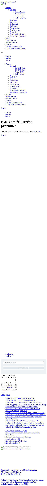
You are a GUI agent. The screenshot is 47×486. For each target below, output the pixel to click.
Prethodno (9, 354)
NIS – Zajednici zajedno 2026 (16, 411)
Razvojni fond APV (12, 443)
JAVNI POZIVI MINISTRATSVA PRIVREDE (22, 409)
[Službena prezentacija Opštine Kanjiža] (15, 449)
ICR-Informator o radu (13, 46)
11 (7, 385)
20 (11, 387)
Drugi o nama (15, 28)
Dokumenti (14, 24)
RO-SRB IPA (20, 14)
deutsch (8, 60)
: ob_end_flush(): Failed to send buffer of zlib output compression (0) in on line (22, 482)
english (8, 58)
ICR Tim (13, 22)
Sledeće (8, 356)
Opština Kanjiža (11, 42)
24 (4, 390)
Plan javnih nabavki (17, 34)
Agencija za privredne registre (16, 431)
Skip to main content (8, 2)
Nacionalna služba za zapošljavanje (18, 437)
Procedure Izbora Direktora (15, 48)
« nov (3, 395)
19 (9, 387)
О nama (8, 8)
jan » (8, 395)
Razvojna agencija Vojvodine (16, 441)
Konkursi (37, 131)
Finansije (13, 32)
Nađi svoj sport (20, 18)
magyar (8, 56)
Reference (13, 26)
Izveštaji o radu (15, 30)
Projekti (13, 10)
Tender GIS (19, 16)
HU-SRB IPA (20, 12)
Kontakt (8, 44)
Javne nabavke (10, 40)
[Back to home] (3, 4)
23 (2, 390)
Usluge (8, 38)
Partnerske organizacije (18, 36)
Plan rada (13, 20)
